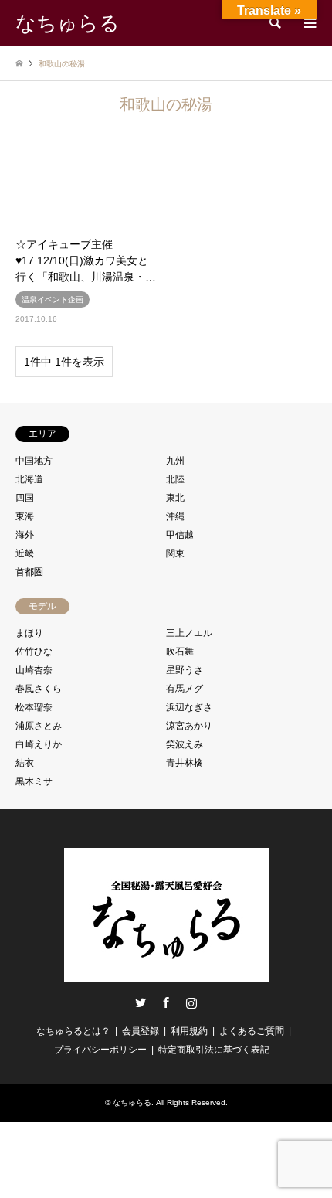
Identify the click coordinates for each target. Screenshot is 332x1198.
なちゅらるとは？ (73, 1031)
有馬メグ (184, 688)
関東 (175, 553)
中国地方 (34, 460)
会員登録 (140, 1031)
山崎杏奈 (34, 670)
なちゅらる (132, 1102)
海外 (24, 534)
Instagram (191, 1002)
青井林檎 (184, 762)
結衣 (24, 762)
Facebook (166, 1002)
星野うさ (184, 670)
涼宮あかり (189, 725)
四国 (24, 497)
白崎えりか (38, 744)
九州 (175, 460)
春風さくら (38, 688)
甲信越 (180, 534)
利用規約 (189, 1031)
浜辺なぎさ (189, 707)
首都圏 (29, 572)
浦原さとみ (38, 725)
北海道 (29, 479)
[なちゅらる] (166, 976)
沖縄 (175, 516)
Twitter (140, 1002)
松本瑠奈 (34, 707)
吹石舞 (180, 651)
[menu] (309, 23)
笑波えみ (184, 744)
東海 (24, 516)
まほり (29, 633)
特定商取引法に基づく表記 (213, 1049)
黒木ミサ (34, 781)
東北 (175, 497)
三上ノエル (189, 633)
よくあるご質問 (251, 1031)
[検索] (274, 23)
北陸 (175, 479)
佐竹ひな (34, 651)
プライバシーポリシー (100, 1049)
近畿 (24, 553)
